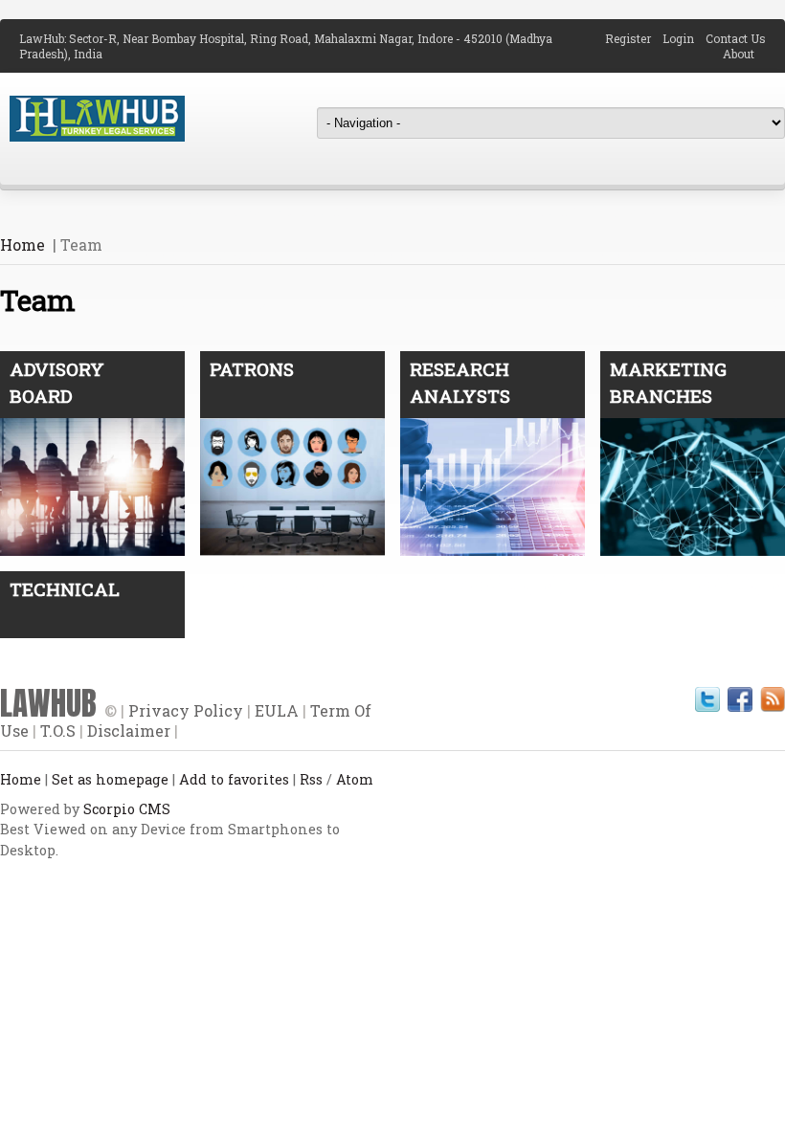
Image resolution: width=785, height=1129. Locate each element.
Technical (65, 589)
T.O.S (58, 730)
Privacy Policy (185, 710)
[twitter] (707, 699)
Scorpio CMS (126, 809)
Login (684, 38)
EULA (277, 710)
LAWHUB (48, 703)
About (744, 53)
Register (633, 38)
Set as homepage (110, 779)
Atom (354, 779)
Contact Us (736, 38)
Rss (311, 779)
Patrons (252, 369)
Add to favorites (234, 779)
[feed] (772, 699)
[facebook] (740, 699)
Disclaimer (128, 730)
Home (22, 244)
